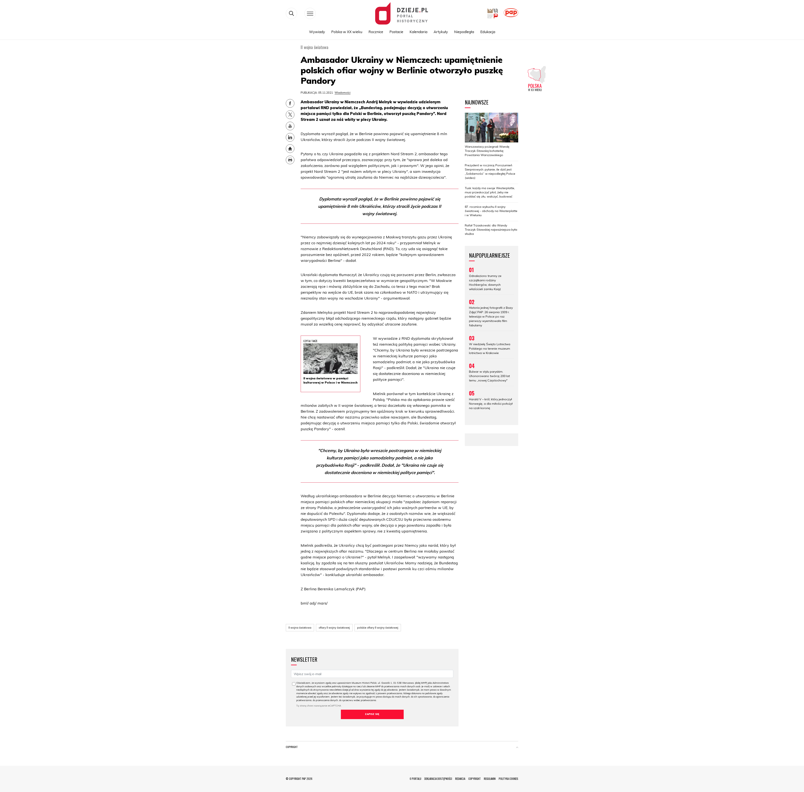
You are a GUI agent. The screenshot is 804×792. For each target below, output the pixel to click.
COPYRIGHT (474, 778)
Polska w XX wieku (346, 32)
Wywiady (317, 32)
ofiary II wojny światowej (334, 627)
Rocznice (375, 32)
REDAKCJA (460, 778)
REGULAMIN (490, 778)
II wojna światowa (300, 627)
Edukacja (487, 32)
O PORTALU (415, 778)
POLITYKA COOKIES (508, 778)
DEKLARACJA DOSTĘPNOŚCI (438, 778)
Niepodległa (464, 32)
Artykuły (441, 32)
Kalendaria (418, 32)
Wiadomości (342, 92)
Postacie (396, 32)
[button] (517, 747)
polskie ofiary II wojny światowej (377, 627)
